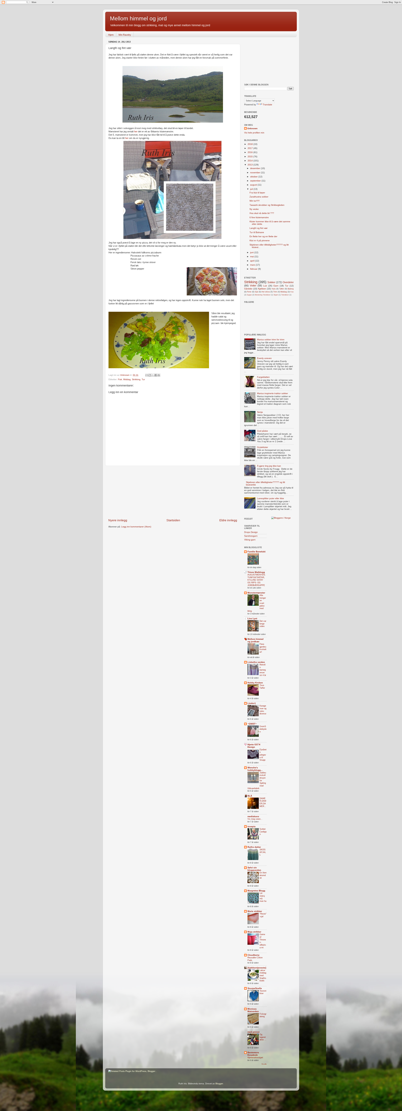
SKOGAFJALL (263, 852)
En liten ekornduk (263, 875)
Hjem (111, 34)
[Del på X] (152, 375)
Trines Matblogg (256, 572)
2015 (250, 156)
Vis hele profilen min (254, 133)
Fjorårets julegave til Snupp (263, 754)
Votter (253, 285)
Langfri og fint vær (259, 228)
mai (252, 256)
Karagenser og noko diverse (263, 710)
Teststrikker (263, 992)
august (254, 185)
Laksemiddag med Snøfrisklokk (263, 975)
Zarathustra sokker (259, 197)
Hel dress (266, 292)
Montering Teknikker (262, 295)
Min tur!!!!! (255, 201)
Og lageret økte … (263, 1037)
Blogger (219, 1083)
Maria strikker (254, 911)
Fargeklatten (263, 377)
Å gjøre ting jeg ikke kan (269, 466)
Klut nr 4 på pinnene (260, 240)
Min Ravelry (125, 34)
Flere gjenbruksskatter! (263, 648)
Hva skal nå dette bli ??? (262, 213)
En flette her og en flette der (263, 236)
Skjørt (276, 295)
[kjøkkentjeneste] (256, 968)
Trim (275, 292)
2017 (250, 148)
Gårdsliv (248, 289)
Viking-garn (249, 540)
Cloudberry (253, 955)
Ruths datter (254, 847)
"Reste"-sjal (263, 915)
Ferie (249, 292)
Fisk (120, 379)
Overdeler (288, 282)
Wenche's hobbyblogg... (255, 768)
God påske (262, 431)
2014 (250, 160)
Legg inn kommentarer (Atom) (136, 527)
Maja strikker (254, 932)
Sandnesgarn (251, 536)
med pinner (253, 1032)
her (136, 131)
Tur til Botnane (257, 232)
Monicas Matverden (253, 1010)
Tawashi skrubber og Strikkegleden (267, 205)
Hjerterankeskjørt (255, 1057)
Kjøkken (262, 289)
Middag (127, 379)
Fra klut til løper (257, 192)
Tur (143, 379)
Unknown (252, 128)
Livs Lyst (252, 618)
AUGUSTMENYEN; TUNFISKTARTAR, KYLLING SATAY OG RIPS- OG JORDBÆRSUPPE (256, 580)
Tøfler (281, 289)
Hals (274, 289)
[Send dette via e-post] (146, 375)
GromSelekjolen (263, 729)
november (255, 172)
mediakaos (253, 816)
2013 (250, 165)
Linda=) (251, 703)
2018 (250, 144)
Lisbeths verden (256, 662)
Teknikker (285, 295)
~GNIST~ (252, 724)
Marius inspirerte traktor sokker (272, 393)
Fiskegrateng (263, 1015)
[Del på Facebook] (155, 375)
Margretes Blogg (256, 891)
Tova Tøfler (262, 686)
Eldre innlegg (228, 520)
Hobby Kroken (255, 683)
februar (254, 269)
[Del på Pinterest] (158, 375)
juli (251, 189)
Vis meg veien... (254, 819)
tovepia (251, 826)
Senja (260, 412)
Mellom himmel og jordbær (255, 640)
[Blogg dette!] (149, 375)
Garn (275, 286)
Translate (267, 104)
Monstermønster (256, 593)
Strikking (136, 379)
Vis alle (264, 1064)
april (252, 261)
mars (253, 265)
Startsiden (173, 520)
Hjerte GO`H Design (253, 745)
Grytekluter (262, 447)
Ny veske (254, 209)
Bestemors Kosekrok (253, 1053)
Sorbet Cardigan (263, 831)
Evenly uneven (264, 358)
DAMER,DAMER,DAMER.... (263, 803)
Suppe (249, 295)
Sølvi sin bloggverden (254, 868)
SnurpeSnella (254, 988)
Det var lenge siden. (263, 623)
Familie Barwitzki (256, 551)
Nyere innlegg (117, 520)
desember (255, 168)
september (255, 181)
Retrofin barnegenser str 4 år (263, 669)
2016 (250, 152)
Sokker (271, 282)
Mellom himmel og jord (138, 18)
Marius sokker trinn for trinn (270, 339)
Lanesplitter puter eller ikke (270, 498)
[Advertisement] (172, 492)
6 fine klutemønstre (259, 217)
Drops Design (251, 532)
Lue (265, 286)
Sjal (256, 292)
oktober (254, 176)
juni (252, 252)
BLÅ (249, 796)
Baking (291, 289)
